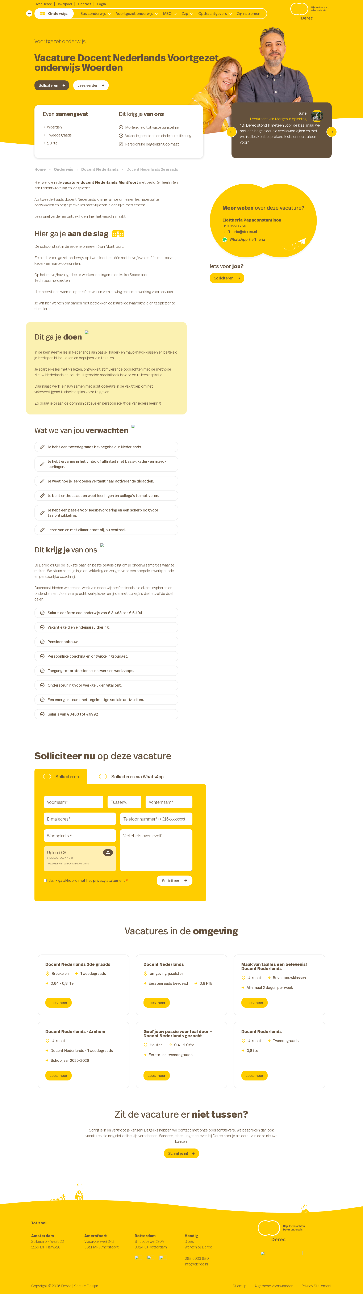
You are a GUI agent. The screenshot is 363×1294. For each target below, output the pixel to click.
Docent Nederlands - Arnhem (75, 1031)
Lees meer (58, 1002)
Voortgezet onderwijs (134, 13)
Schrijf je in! (178, 1153)
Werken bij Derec (198, 1246)
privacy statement (109, 880)
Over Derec (43, 4)
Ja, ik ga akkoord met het (88, 880)
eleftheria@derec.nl (239, 231)
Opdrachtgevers (212, 13)
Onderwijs (58, 13)
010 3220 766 (234, 225)
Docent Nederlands (100, 169)
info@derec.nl (196, 1263)
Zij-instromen (248, 13)
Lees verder (88, 85)
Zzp (185, 13)
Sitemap (239, 1285)
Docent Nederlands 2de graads (77, 964)
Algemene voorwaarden (274, 1285)
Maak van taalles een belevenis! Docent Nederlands (274, 966)
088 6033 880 (197, 1258)
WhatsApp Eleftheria (247, 239)
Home (40, 169)
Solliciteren (48, 85)
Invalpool (65, 4)
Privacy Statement (316, 1285)
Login (101, 4)
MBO (167, 13)
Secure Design (86, 1285)
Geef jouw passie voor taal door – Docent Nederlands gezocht (177, 1033)
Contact (84, 4)
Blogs (189, 1241)
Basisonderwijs (93, 13)
